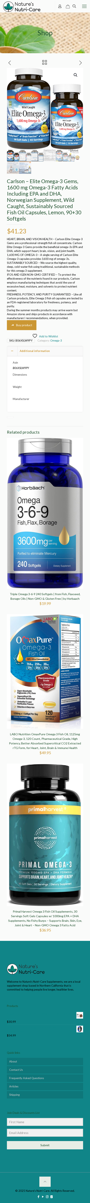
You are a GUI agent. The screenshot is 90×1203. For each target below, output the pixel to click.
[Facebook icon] (38, 1196)
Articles (13, 1086)
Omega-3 (56, 340)
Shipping (14, 1094)
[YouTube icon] (42, 1196)
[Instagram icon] (47, 1196)
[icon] (51, 1196)
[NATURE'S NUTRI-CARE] (21, 6)
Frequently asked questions (26, 1078)
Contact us (16, 1069)
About (13, 1061)
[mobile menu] (84, 6)
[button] (76, 75)
